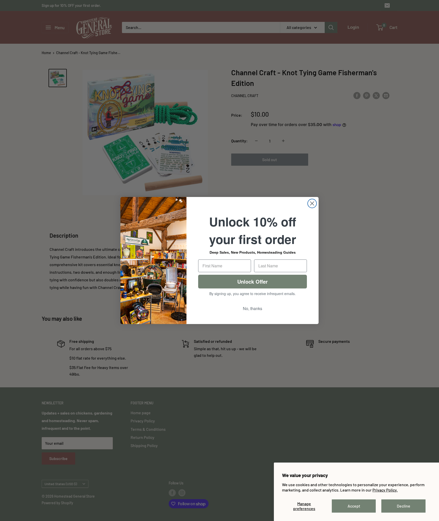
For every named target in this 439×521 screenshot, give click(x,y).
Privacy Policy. (385, 489)
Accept (354, 505)
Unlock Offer (252, 281)
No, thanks (252, 308)
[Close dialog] (312, 203)
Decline (403, 505)
